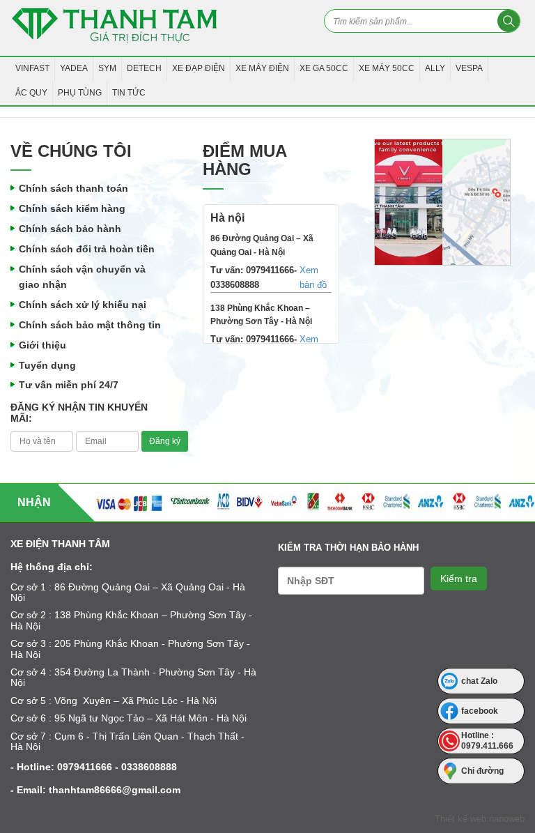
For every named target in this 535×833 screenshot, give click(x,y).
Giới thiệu (42, 345)
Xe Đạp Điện (198, 68)
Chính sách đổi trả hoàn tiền (87, 248)
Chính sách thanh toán (73, 188)
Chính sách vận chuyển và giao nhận (82, 277)
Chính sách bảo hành (70, 228)
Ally (435, 68)
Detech (144, 68)
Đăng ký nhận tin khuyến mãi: (79, 412)
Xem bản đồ (313, 277)
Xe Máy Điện (262, 68)
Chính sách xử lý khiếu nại (82, 304)
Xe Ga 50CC (324, 68)
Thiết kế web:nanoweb (480, 818)
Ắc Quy (31, 93)
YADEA (74, 68)
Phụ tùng (80, 93)
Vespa (469, 68)
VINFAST (32, 68)
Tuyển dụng (47, 365)
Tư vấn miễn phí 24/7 (68, 384)
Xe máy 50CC (386, 68)
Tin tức (129, 93)
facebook (479, 711)
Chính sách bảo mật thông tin (90, 324)
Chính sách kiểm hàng (72, 208)
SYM (107, 68)
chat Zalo (479, 681)
